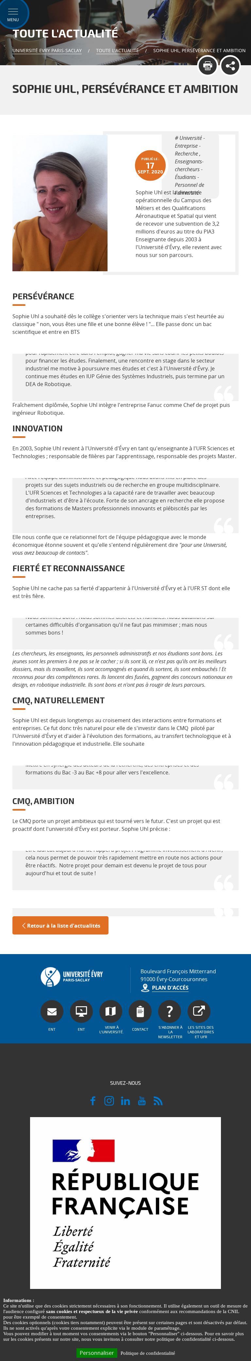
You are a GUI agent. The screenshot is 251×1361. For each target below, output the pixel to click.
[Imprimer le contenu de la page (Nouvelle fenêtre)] (207, 65)
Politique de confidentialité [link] (148, 1353)
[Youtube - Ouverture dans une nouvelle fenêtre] (142, 1103)
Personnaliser (97, 1352)
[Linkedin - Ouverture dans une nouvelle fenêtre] (125, 1103)
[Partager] (230, 65)
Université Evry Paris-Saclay (47, 50)
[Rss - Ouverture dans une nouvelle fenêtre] (158, 1103)
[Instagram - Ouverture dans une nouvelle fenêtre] (109, 1103)
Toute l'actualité (117, 50)
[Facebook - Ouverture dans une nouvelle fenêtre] (93, 1103)
